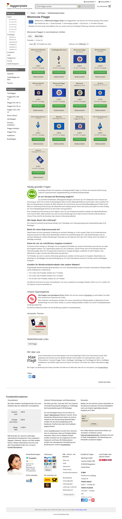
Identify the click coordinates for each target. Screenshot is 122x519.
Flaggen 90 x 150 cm (13, 98)
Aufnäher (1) (12, 37)
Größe (9, 17)
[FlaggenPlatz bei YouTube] (92, 501)
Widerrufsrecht (68, 490)
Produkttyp (10, 34)
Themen (10, 83)
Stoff (8, 55)
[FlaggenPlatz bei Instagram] (89, 501)
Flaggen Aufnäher (13, 128)
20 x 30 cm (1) (12, 24)
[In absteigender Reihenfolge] (88, 44)
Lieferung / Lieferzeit (70, 487)
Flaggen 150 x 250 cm (13, 111)
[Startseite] (27, 13)
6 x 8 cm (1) (12, 32)
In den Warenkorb (38, 72)
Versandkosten (68, 481)
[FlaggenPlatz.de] (19, 6)
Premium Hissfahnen (11, 124)
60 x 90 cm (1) (12, 19)
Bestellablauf (67, 478)
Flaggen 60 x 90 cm (13, 103)
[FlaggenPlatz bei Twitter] (86, 501)
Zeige (31, 44)
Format (9, 61)
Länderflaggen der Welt (13, 78)
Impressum (66, 466)
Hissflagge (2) (12, 44)
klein (30, 36)
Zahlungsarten (68, 484)
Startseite (10, 74)
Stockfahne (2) (13, 47)
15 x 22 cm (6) (12, 27)
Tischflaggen (11, 93)
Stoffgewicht (11, 58)
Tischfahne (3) (13, 49)
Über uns (66, 460)
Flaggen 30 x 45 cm (13, 106)
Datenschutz (67, 469)
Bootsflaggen (11, 139)
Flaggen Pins (11, 132)
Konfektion (10, 52)
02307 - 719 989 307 (88, 485)
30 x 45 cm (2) (12, 22)
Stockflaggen (11, 119)
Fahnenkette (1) (13, 42)
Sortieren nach (74, 44)
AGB (64, 463)
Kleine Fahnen (12, 115)
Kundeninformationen (70, 472)
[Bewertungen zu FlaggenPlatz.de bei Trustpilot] (31, 458)
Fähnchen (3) (12, 39)
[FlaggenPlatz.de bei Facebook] (82, 501)
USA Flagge (32, 344)
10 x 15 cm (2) (12, 29)
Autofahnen (11, 135)
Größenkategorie (13, 64)
